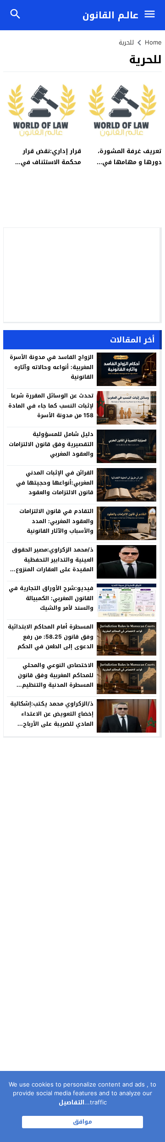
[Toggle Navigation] (152, 15)
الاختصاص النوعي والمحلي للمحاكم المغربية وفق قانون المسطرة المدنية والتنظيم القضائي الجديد (56, 680)
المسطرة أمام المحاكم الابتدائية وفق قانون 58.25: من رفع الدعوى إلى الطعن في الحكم (51, 636)
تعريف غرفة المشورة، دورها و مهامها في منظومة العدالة (130, 161)
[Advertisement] (81, 274)
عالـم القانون (110, 15)
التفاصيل (71, 1102)
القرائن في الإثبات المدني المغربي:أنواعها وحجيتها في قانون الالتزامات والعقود (55, 482)
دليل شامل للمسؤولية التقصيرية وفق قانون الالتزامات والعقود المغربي (51, 444)
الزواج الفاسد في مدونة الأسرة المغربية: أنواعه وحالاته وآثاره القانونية (52, 367)
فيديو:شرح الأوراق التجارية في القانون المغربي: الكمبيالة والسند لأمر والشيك (51, 598)
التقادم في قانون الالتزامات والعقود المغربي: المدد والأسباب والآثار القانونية (56, 521)
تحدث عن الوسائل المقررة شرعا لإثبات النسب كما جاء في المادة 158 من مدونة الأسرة (51, 405)
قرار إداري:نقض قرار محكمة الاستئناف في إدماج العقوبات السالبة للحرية (48, 167)
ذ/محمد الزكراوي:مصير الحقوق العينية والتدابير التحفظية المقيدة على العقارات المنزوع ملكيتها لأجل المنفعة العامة (53, 565)
